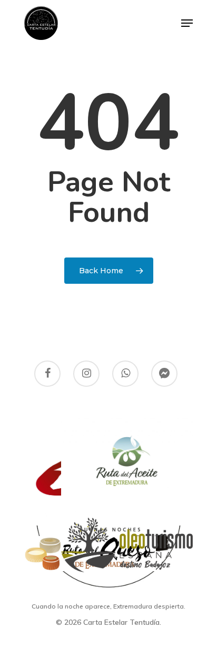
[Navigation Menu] (187, 23)
